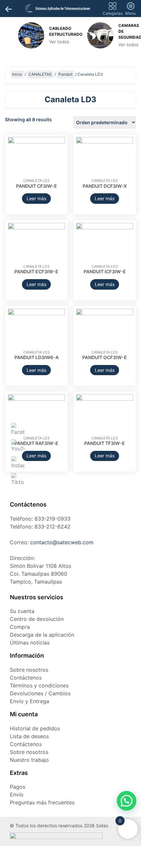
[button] (126, 801)
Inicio (17, 74)
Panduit (65, 74)
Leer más (36, 198)
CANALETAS (40, 74)
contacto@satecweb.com (61, 542)
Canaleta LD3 (36, 180)
